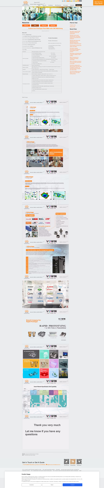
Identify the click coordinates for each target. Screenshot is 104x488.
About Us (44, 5)
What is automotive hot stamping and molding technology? (74, 58)
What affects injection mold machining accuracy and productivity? (75, 32)
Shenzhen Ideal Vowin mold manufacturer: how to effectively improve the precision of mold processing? (75, 42)
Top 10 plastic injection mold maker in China (31, 469)
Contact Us (72, 5)
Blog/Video (53, 25)
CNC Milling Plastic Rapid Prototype (30, 455)
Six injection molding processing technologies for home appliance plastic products (75, 50)
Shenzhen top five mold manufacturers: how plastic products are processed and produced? (75, 37)
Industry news (72, 26)
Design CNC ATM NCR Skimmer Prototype (32, 453)
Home (39, 5)
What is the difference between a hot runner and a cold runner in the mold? (75, 62)
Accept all (72, 484)
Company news (73, 25)
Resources (79, 5)
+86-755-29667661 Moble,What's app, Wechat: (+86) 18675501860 (34, 464)
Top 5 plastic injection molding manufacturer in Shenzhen (65, 470)
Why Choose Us (58, 5)
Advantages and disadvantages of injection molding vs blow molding (76, 54)
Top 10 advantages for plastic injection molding (41, 470)
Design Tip (44, 25)
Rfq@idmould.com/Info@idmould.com (53, 464)
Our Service (50, 5)
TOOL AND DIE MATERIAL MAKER (49, 469)
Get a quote (65, 5)
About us (26, 25)
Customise (31, 484)
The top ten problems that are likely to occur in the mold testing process (75, 72)
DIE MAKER (58, 469)
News (35, 25)
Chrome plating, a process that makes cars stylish (75, 46)
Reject (52, 484)
